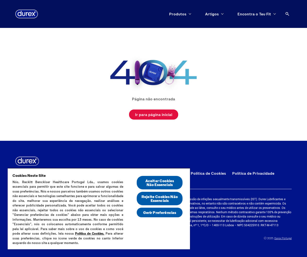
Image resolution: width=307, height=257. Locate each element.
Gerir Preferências (159, 212)
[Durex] (26, 14)
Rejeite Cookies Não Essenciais (160, 198)
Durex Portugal (283, 238)
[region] (99, 208)
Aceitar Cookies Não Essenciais (159, 182)
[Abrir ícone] (287, 14)
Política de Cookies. (90, 233)
